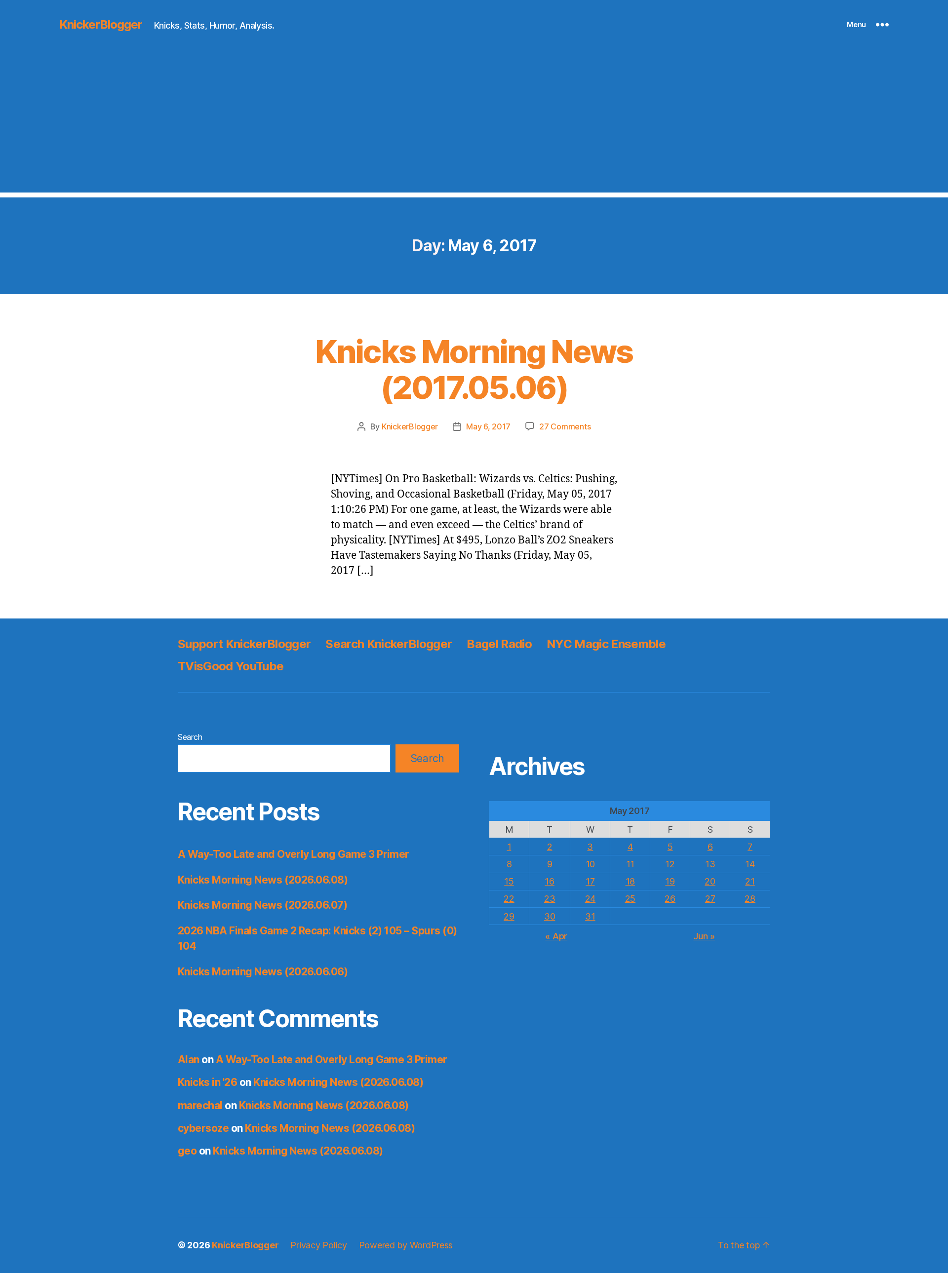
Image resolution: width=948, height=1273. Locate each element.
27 (710, 898)
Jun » (704, 936)
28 (750, 898)
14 (749, 864)
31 (590, 916)
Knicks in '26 (207, 1082)
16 (549, 881)
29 (509, 916)
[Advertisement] (474, 123)
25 (630, 898)
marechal (200, 1105)
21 (749, 881)
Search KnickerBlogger (388, 644)
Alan (188, 1059)
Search (190, 737)
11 (630, 864)
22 (509, 898)
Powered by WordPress (406, 1245)
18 (630, 881)
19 (669, 881)
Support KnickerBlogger (244, 644)
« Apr (556, 936)
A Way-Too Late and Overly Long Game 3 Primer (293, 854)
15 (509, 881)
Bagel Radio (499, 644)
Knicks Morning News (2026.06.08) (263, 880)
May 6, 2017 (488, 426)
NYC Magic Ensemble (606, 644)
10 (590, 864)
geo (187, 1151)
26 (670, 898)
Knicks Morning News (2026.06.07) (262, 905)
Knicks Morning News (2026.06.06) (263, 971)
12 (669, 864)
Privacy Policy (318, 1245)
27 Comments (565, 426)
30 (549, 916)
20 (710, 881)
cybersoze (203, 1128)
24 (590, 898)
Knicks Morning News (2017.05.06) (473, 369)
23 (549, 898)
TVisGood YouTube (230, 666)
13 (710, 864)
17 (590, 881)
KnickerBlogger (100, 25)
